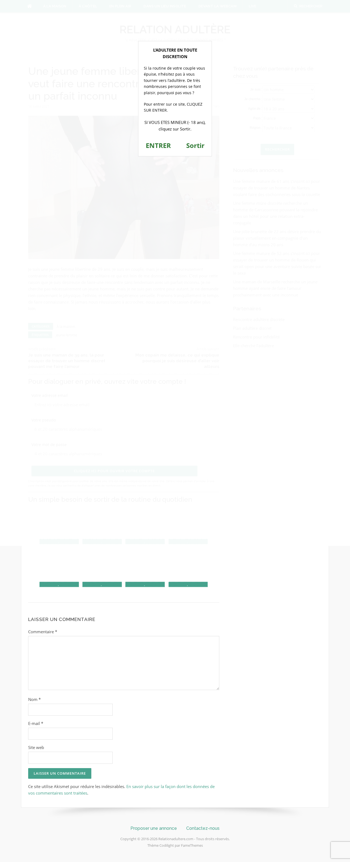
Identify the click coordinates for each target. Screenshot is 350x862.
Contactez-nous (203, 828)
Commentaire (42, 631)
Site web (36, 747)
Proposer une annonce (153, 828)
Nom (34, 699)
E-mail (35, 723)
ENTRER (158, 145)
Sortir (195, 145)
